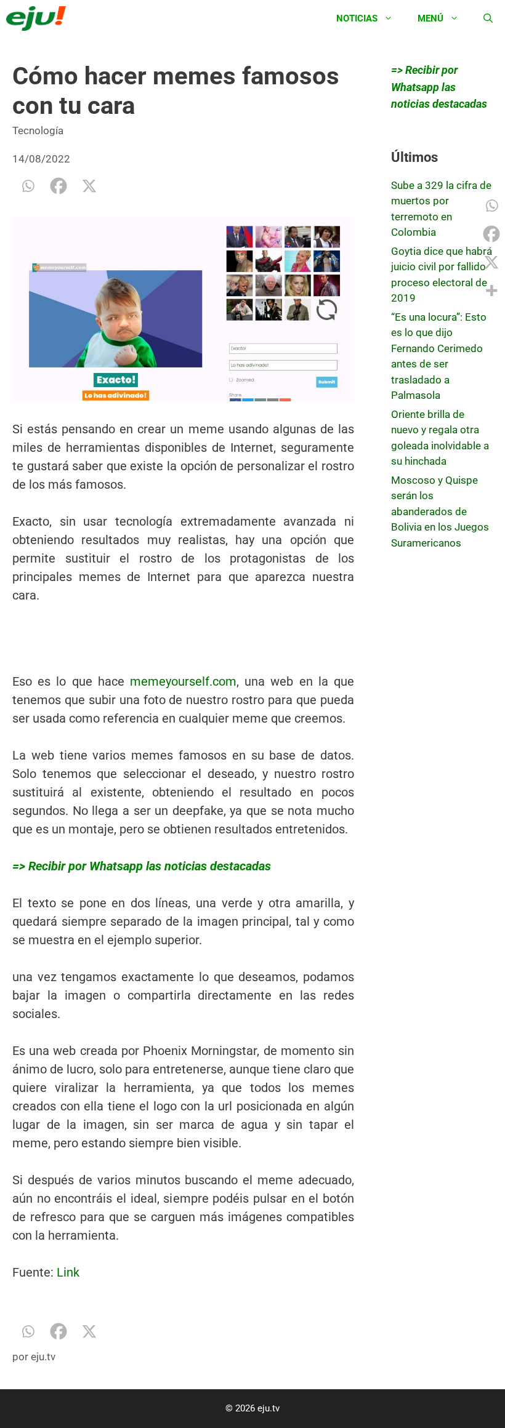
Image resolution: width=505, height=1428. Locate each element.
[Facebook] (58, 186)
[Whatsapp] (28, 186)
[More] (491, 290)
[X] (89, 186)
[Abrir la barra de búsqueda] (488, 18)
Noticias (357, 18)
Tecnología (37, 130)
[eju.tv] (39, 18)
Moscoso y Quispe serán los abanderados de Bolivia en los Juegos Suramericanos (440, 511)
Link (68, 1272)
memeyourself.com (183, 681)
